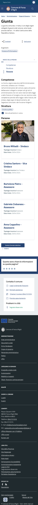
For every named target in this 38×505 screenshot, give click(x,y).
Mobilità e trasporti (7, 376)
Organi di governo (7, 349)
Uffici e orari (5, 434)
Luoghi (3, 397)
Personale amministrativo (9, 352)
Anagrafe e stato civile (8, 370)
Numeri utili (5, 438)
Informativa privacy (7, 455)
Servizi (24, 495)
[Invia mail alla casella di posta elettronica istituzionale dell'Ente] (16, 424)
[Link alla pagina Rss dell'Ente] (6, 484)
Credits (11, 497)
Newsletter (5, 487)
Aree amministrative (8, 339)
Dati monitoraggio (7, 495)
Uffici (3, 359)
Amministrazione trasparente (11, 464)
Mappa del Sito (27, 497)
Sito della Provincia (7, 449)
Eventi (3, 401)
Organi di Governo (24, 16)
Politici (3, 355)
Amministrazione (12, 16)
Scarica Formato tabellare (13, 245)
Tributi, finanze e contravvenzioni (12, 379)
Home (3, 16)
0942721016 (12, 419)
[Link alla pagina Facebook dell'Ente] (2, 484)
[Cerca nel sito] (31, 8)
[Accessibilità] (5, 499)
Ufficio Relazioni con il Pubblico (11, 431)
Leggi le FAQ (5, 467)
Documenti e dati (7, 343)
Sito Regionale (6, 452)
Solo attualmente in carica (14, 113)
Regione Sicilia (6, 2)
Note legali (5, 458)
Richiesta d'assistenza (8, 474)
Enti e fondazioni (6, 346)
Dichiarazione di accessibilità (10, 461)
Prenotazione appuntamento (11, 472)
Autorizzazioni (6, 373)
